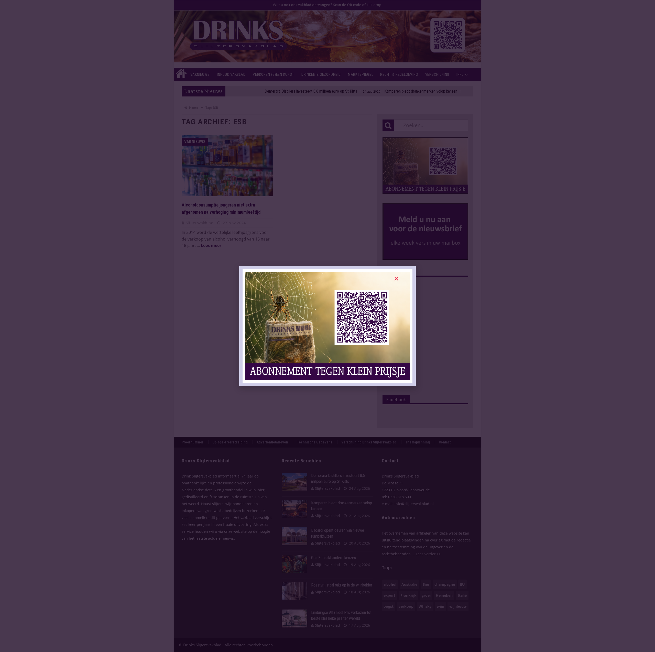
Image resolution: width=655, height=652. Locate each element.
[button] (396, 278)
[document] (327, 326)
